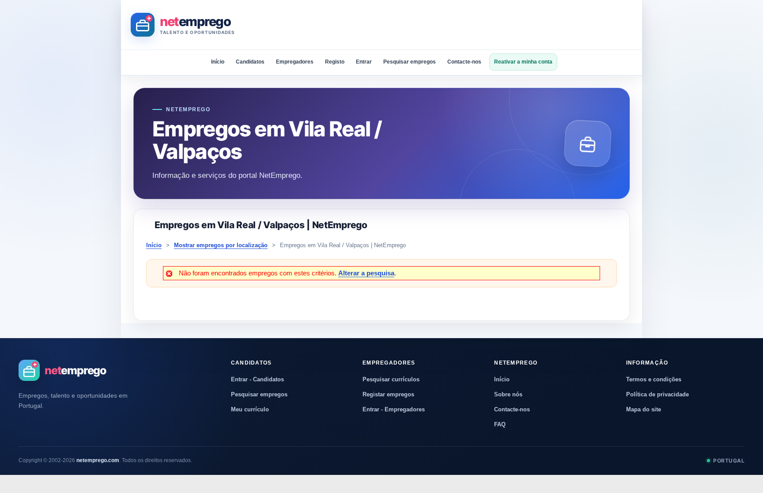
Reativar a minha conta (523, 62)
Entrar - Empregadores (394, 409)
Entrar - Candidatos (257, 379)
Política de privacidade (657, 394)
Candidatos (250, 62)
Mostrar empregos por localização (221, 245)
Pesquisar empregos (409, 62)
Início (217, 62)
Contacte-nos (464, 62)
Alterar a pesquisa (366, 273)
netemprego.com (97, 460)
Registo (334, 62)
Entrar (364, 62)
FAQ (500, 424)
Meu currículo (250, 409)
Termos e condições (653, 379)
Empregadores (295, 62)
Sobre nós (508, 394)
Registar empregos (388, 394)
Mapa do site (643, 409)
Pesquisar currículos (391, 379)
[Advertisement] (471, 25)
